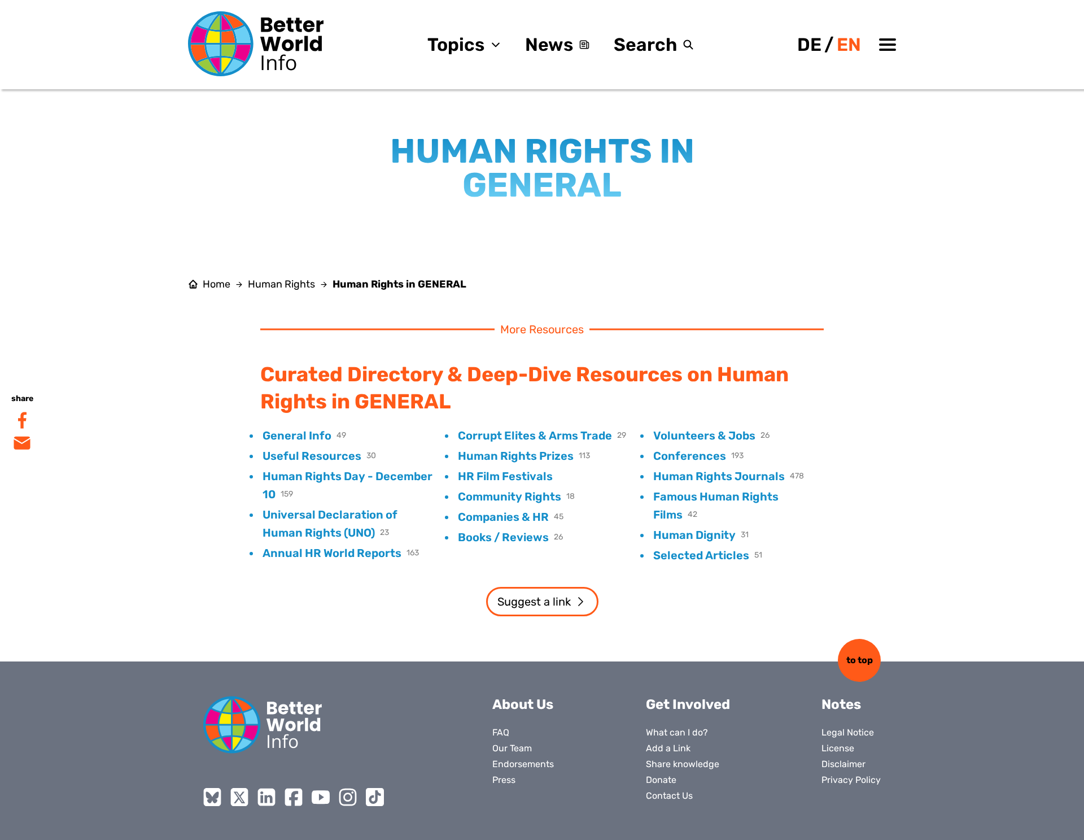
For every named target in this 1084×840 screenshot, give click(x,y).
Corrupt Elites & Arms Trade (535, 435)
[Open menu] (887, 44)
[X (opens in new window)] (239, 797)
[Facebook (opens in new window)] (294, 797)
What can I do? (677, 732)
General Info (297, 435)
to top (859, 660)
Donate (661, 779)
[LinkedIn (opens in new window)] (266, 797)
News (549, 44)
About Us (522, 704)
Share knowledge (682, 764)
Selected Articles (701, 555)
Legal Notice (847, 732)
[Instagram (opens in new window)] (348, 797)
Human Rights (281, 284)
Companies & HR (503, 517)
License (837, 748)
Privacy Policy (851, 779)
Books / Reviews (503, 537)
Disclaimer (843, 764)
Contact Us (669, 795)
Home (216, 284)
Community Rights (509, 496)
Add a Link (668, 748)
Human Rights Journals (719, 476)
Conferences (689, 456)
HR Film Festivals (505, 476)
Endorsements (523, 764)
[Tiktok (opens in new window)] (375, 797)
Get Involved (688, 704)
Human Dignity (694, 535)
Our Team (512, 748)
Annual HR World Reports (332, 553)
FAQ (500, 732)
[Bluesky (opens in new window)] (212, 797)
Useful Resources (312, 456)
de (809, 44)
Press (503, 779)
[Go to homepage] (256, 43)
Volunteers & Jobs (704, 435)
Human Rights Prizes (516, 456)
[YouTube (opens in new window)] (321, 797)
